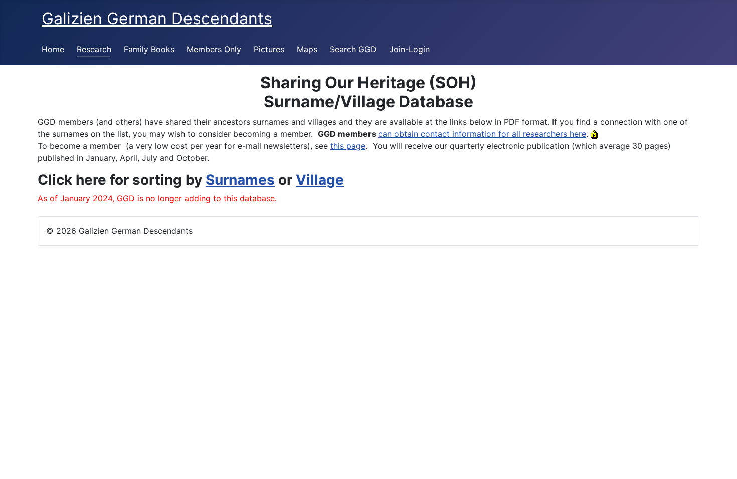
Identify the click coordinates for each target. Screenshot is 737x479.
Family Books (149, 49)
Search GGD (353, 49)
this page (347, 146)
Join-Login (409, 49)
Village (320, 179)
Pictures (269, 49)
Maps (307, 49)
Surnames (240, 179)
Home (53, 49)
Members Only (214, 49)
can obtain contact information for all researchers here (482, 134)
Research (94, 49)
